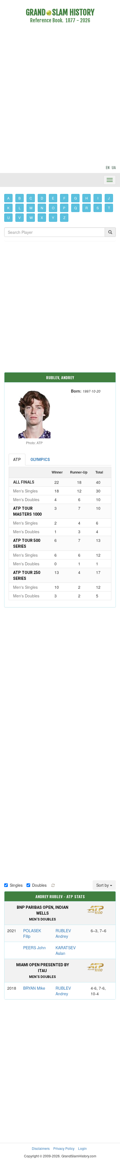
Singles (16, 885)
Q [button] (75, 207)
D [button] (42, 198)
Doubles (39, 885)
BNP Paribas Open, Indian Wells (42, 913)
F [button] (64, 198)
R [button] (86, 207)
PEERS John (34, 947)
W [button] (31, 217)
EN (107, 167)
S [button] (98, 207)
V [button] (19, 217)
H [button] (86, 198)
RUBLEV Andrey (63, 933)
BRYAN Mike (34, 988)
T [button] (109, 207)
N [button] (42, 207)
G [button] (75, 198)
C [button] (31, 198)
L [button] (20, 207)
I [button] (97, 198)
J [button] (109, 198)
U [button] (8, 217)
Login (82, 1148)
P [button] (64, 207)
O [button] (53, 207)
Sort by (103, 885)
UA (114, 167)
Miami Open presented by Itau (42, 971)
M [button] (31, 207)
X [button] (42, 217)
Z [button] (64, 217)
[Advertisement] (60, 95)
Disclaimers (41, 1148)
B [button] (19, 198)
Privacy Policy (64, 1148)
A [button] (8, 198)
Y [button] (53, 217)
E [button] (53, 198)
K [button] (8, 207)
